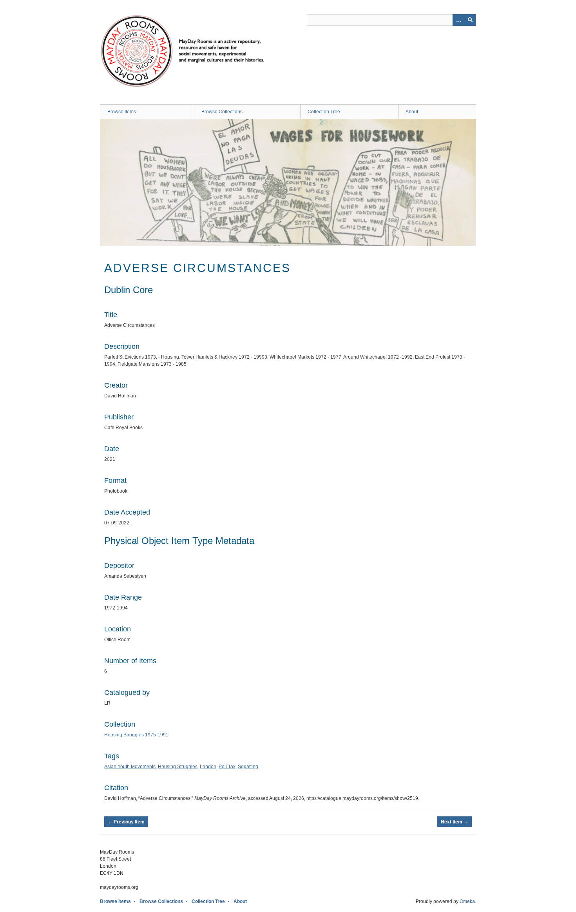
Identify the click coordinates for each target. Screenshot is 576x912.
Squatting (248, 766)
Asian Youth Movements (130, 766)
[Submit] (470, 20)
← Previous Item (126, 822)
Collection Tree (324, 111)
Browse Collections (222, 111)
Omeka (467, 901)
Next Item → (454, 822)
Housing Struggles (177, 766)
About (412, 111)
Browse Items (121, 111)
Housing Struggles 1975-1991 (136, 735)
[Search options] (458, 20)
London (208, 766)
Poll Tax (227, 766)
